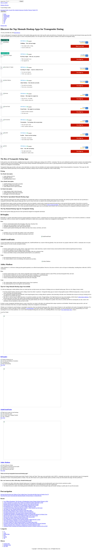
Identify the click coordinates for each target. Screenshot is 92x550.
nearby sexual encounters (52, 204)
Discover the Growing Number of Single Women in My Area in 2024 (19, 517)
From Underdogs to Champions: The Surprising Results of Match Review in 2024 (21, 519)
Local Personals (29, 308)
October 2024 (6, 543)
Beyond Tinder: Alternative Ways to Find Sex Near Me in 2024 (17, 510)
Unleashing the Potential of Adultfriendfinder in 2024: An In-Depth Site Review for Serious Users (25, 514)
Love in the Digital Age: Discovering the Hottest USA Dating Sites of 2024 (20, 522)
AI (4, 23)
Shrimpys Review (5, 5)
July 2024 (5, 546)
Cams (4, 19)
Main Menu (3, 11)
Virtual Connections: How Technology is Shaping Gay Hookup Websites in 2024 (21, 524)
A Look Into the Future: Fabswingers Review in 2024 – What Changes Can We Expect (22, 507)
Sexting (5, 18)
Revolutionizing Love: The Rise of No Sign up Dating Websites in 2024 (19, 506)
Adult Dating (6, 16)
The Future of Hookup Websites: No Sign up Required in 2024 (17, 520)
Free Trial (3, 365)
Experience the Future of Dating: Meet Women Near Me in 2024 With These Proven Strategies (24, 523)
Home (4, 14)
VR (4, 21)
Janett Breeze (17, 32)
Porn (4, 20)
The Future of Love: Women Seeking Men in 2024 (14, 509)
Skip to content (4, 2)
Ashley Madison (5, 462)
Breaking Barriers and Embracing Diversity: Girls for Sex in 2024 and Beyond (21, 504)
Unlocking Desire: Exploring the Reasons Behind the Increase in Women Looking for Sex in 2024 (25, 526)
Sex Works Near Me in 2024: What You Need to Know (15, 518)
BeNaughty (4, 356)
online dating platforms (83, 297)
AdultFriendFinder (6, 409)
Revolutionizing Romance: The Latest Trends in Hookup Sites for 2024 (19, 513)
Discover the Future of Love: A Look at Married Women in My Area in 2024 (20, 515)
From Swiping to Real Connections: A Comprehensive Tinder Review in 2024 (20, 505)
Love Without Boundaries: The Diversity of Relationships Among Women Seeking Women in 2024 (25, 501)
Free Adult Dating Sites (66, 309)
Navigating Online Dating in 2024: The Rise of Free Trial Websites (18, 511)
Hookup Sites (6, 15)
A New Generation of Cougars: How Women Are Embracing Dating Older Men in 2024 (23, 502)
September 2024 (7, 545)
